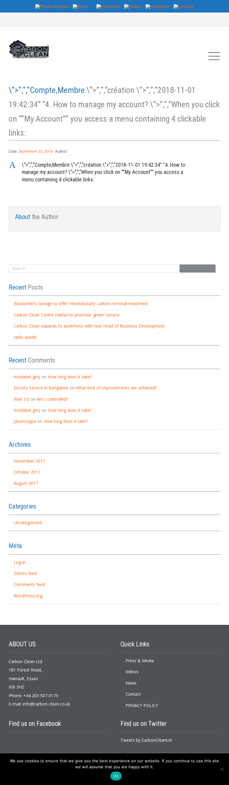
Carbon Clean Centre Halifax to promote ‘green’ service (67, 315)
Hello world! (25, 337)
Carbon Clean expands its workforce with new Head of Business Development (89, 326)
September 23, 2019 (35, 151)
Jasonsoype (25, 421)
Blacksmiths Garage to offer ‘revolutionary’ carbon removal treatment (81, 303)
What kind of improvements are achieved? (116, 388)
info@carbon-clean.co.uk (46, 704)
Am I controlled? (52, 399)
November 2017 (29, 461)
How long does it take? (70, 377)
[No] (222, 769)
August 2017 (26, 483)
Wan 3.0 (21, 399)
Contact (133, 694)
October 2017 (27, 472)
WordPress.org (28, 596)
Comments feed (29, 584)
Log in (20, 562)
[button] (114, 172)
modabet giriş (27, 377)
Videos (132, 671)
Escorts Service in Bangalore (41, 388)
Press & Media (140, 660)
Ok (116, 776)
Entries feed (25, 573)
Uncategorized (28, 522)
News (131, 683)
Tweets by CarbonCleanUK (146, 740)
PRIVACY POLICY (142, 705)
